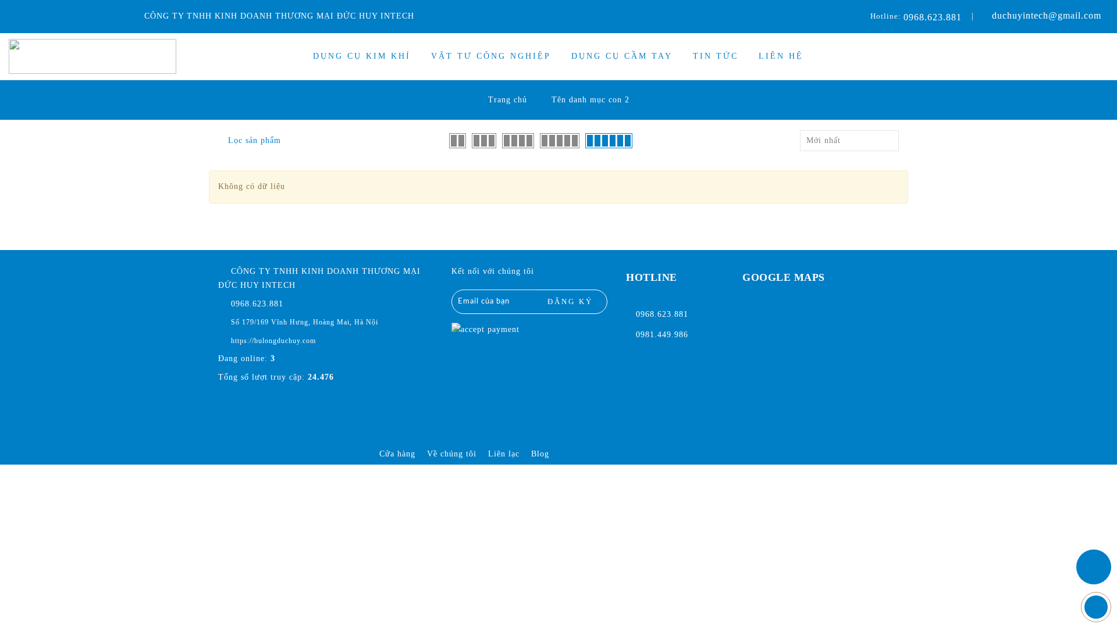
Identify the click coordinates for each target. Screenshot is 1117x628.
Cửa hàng (397, 453)
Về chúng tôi (451, 453)
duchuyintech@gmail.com (1046, 15)
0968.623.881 (932, 17)
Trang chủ (507, 99)
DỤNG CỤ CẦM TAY (622, 56)
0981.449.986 (662, 334)
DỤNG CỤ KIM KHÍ (362, 56)
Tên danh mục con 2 (590, 99)
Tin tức (715, 56)
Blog (540, 453)
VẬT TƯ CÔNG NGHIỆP (491, 56)
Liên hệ (781, 56)
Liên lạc (504, 453)
